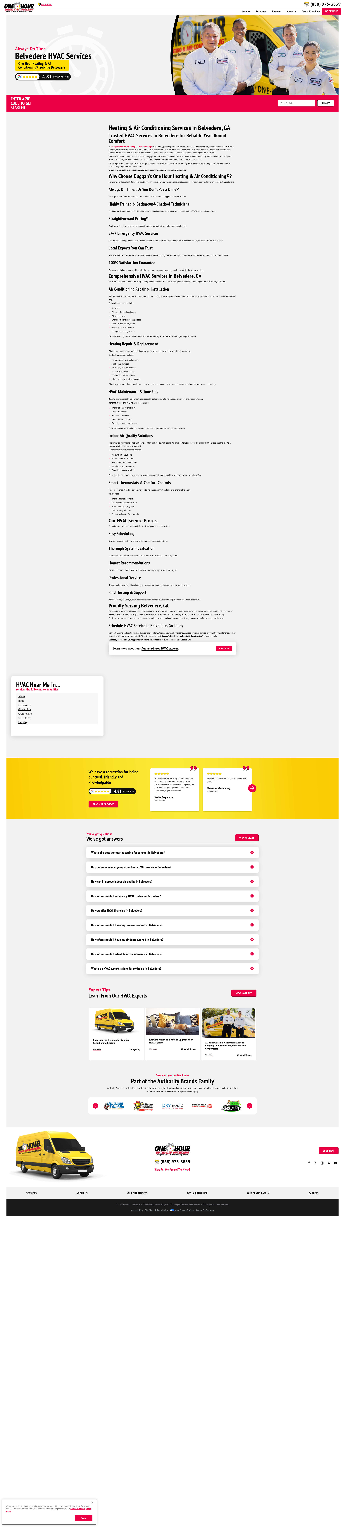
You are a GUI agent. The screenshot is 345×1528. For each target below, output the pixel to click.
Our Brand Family (258, 1193)
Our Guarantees (137, 1193)
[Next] (252, 788)
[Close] (92, 1502)
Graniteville (25, 713)
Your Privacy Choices (184, 1210)
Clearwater (24, 705)
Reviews (276, 11)
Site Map (149, 1210)
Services (245, 11)
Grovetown (24, 718)
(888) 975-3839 (325, 4)
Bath (21, 700)
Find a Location (46, 4)
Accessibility (137, 1210)
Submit (326, 103)
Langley (22, 722)
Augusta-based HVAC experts (160, 648)
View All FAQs (246, 838)
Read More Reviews (103, 804)
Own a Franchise (311, 11)
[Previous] (95, 1106)
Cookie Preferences (77, 1509)
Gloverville (24, 709)
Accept (83, 1518)
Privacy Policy (161, 1210)
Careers (314, 1193)
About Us (291, 11)
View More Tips (244, 993)
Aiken (21, 696)
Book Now (331, 11)
